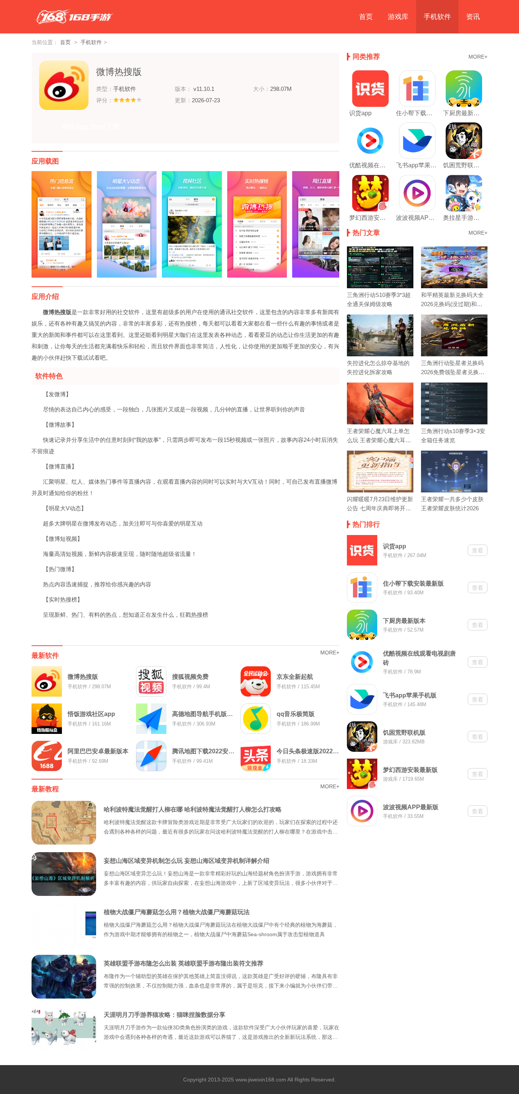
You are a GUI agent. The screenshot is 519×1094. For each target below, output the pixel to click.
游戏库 (398, 17)
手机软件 (437, 17)
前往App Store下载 (91, 126)
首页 (366, 17)
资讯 (473, 17)
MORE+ (329, 652)
